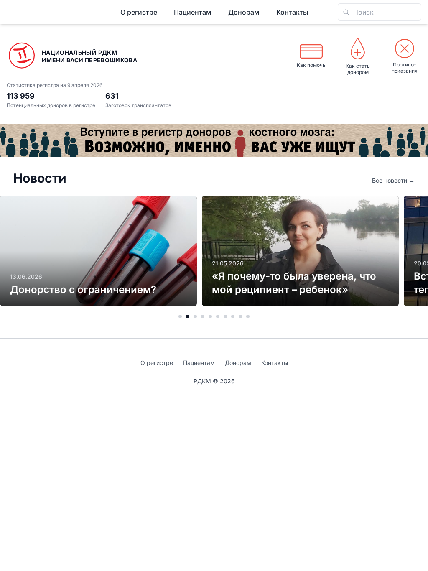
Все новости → (393, 180)
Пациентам (192, 12)
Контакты (292, 12)
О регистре (138, 12)
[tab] (180, 316)
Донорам (244, 12)
